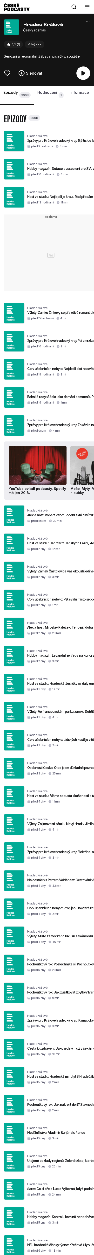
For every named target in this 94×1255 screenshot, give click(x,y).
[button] (74, 6)
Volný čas (34, 44)
